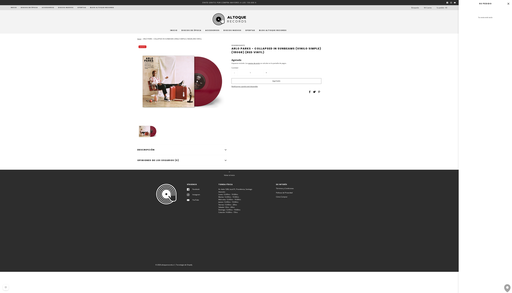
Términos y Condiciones (285, 188)
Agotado (276, 81)
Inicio (14, 8)
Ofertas (81, 8)
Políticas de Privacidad (284, 193)
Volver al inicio (229, 175)
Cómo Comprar (281, 197)
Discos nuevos (65, 8)
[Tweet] (314, 92)
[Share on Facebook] (309, 92)
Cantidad (234, 68)
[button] (147, 131)
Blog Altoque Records (102, 8)
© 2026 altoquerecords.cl (164, 265)
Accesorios (48, 8)
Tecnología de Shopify (184, 265)
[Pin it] (319, 92)
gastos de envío (254, 63)
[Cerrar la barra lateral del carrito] (508, 3)
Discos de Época (29, 8)
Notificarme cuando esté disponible (244, 86)
